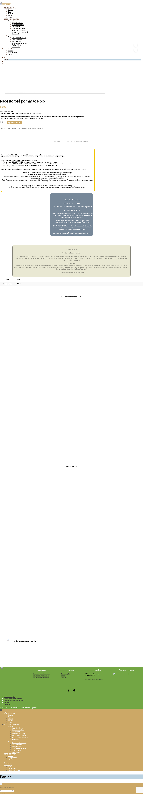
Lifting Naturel (16, 41)
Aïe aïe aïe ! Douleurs (19, 30)
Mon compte (65, 674)
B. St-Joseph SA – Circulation (27, 331)
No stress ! (15, 34)
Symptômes (13, 92)
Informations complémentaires (77, 142)
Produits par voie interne (24, 128)
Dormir (10, 17)
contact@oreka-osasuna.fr (94, 679)
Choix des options (27, 623)
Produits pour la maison (41, 678)
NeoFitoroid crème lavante (56, 445)
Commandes (12, 768)
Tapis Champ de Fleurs (27, 616)
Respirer (10, 10)
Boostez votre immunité (20, 32)
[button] (4, 58)
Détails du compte (14, 770)
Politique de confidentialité (13, 699)
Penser (10, 15)
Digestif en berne (17, 23)
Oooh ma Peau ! (17, 39)
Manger (10, 13)
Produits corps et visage (41, 676)
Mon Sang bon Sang (18, 28)
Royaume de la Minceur (19, 43)
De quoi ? (11, 21)
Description (58, 142)
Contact (10, 54)
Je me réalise (16, 47)
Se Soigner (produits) (37, 128)
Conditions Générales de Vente (14, 700)
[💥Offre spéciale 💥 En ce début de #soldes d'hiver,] (31, 664)
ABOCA (8, 128)
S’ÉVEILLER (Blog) (10, 8)
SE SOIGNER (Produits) (11, 19)
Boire (9, 12)
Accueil (7, 92)
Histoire (10, 50)
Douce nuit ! (16, 26)
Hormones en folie (18, 25)
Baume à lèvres (86, 615)
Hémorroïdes (31, 92)
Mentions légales (9, 697)
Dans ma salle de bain (19, 38)
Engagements (12, 52)
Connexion (7, 763)
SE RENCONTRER (10, 49)
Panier (63, 676)
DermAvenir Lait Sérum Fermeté (56, 616)
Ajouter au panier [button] (26, 338)
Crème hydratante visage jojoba (115, 616)
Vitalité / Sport (16, 45)
